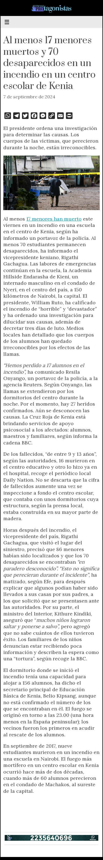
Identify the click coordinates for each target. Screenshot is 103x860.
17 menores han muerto (54, 219)
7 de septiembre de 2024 (29, 96)
